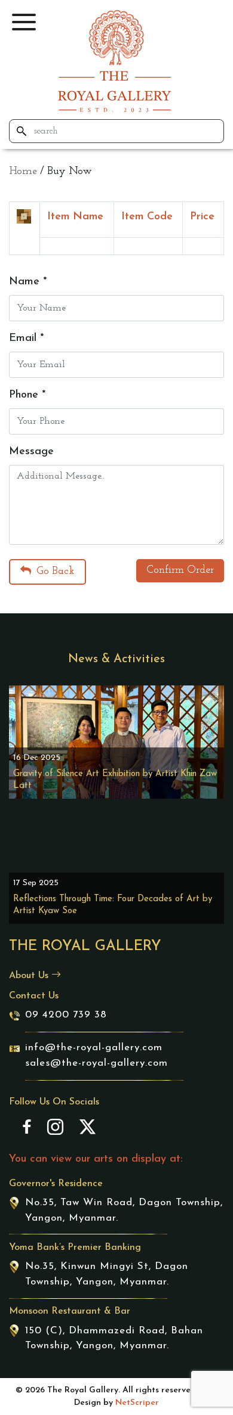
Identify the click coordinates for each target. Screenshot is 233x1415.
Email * (26, 338)
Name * (28, 282)
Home (23, 171)
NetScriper (137, 1402)
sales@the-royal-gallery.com (96, 1063)
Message (31, 451)
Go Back (54, 571)
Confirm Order (180, 570)
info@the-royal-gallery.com (94, 1047)
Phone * (27, 395)
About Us (30, 975)
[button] (24, 22)
